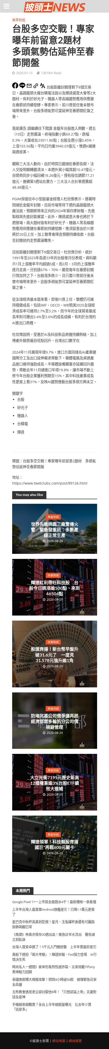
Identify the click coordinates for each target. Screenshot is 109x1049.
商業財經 (18, 20)
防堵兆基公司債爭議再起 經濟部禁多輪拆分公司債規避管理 (55, 721)
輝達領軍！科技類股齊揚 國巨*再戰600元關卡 (55, 844)
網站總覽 (75, 1041)
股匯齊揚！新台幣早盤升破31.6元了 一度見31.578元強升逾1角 (54, 654)
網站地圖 (58, 1041)
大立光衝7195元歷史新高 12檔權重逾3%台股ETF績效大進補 (55, 783)
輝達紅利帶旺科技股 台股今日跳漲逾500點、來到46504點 (54, 588)
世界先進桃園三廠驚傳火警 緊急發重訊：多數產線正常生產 (54, 529)
